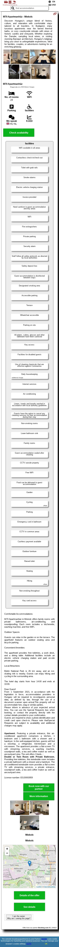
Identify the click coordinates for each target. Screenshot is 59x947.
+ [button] (7, 849)
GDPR (28, 944)
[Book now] (55, 13)
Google (44, 939)
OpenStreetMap (49, 887)
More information (39, 796)
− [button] (7, 853)
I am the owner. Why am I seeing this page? (18, 917)
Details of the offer (29, 895)
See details (29, 907)
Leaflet (39, 887)
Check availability (18, 132)
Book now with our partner (39, 787)
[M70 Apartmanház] (6, 57)
